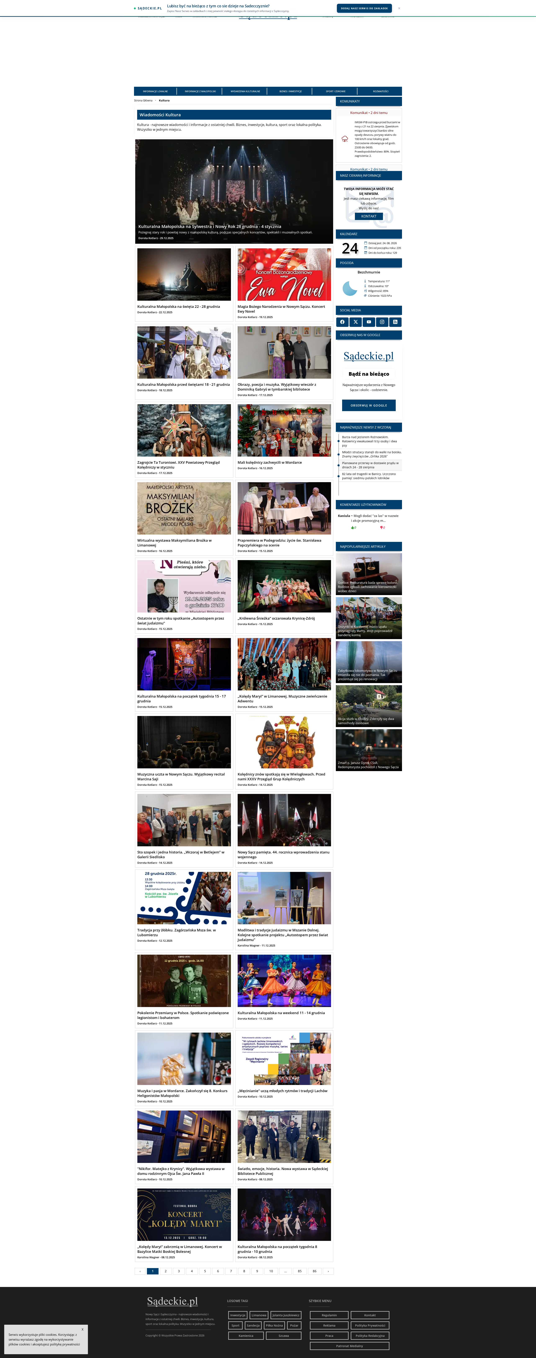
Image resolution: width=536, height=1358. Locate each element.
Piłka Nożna (274, 1325)
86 (315, 1271)
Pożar (294, 1325)
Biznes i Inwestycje (291, 91)
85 (300, 1271)
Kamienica (246, 1336)
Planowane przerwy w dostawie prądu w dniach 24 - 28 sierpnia (370, 439)
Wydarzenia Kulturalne (245, 91)
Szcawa (284, 1336)
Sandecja (253, 1325)
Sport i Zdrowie (335, 91)
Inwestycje (237, 1315)
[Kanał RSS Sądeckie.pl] (395, 322)
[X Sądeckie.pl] (355, 322)
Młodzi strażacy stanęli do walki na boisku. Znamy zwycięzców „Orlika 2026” (372, 476)
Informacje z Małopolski (200, 91)
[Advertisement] (268, 55)
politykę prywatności (65, 1344)
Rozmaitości (380, 91)
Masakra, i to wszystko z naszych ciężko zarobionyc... (369, 521)
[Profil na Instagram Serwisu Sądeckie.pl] (382, 322)
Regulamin (329, 1315)
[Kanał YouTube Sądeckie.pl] (369, 322)
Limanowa (259, 1315)
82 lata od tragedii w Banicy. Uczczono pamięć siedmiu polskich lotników (369, 450)
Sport (236, 1325)
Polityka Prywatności (370, 1325)
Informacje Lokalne (155, 91)
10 (271, 1271)
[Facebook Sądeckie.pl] (342, 322)
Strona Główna (143, 100)
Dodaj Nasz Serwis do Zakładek (364, 8)
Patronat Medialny (349, 1346)
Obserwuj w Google (369, 405)
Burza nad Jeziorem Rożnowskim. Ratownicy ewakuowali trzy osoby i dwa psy (369, 463)
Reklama (329, 1325)
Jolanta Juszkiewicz (286, 1315)
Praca (329, 1336)
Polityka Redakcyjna (370, 1336)
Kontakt (368, 216)
